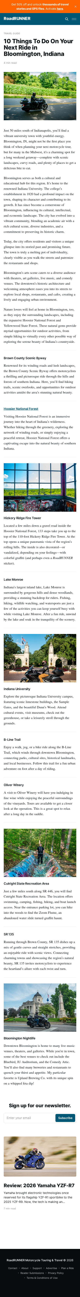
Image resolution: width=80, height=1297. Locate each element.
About (24, 1268)
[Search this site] (67, 19)
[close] (76, 7)
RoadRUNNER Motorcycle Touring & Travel (35, 1260)
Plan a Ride (67, 1268)
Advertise (51, 1268)
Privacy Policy (56, 1272)
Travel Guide (12, 33)
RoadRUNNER (17, 19)
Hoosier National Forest (21, 409)
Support (37, 1268)
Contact (12, 1268)
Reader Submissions (32, 1272)
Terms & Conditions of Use (42, 1277)
